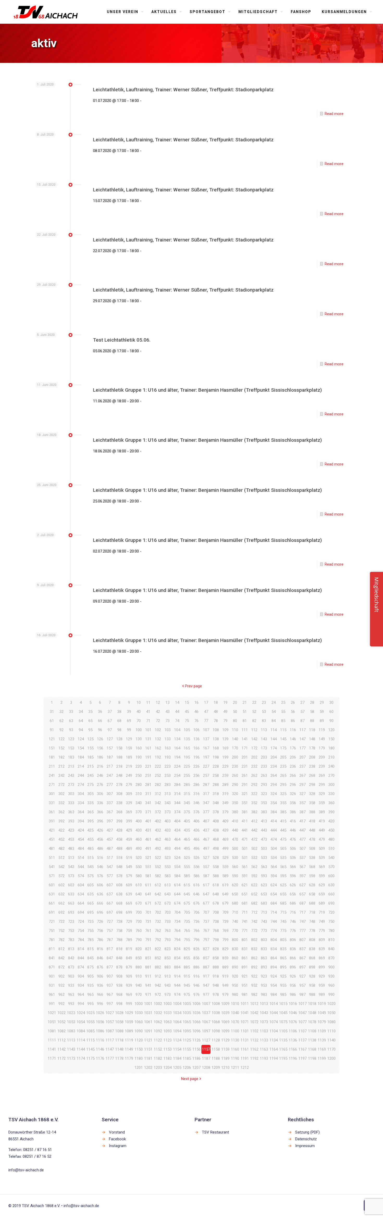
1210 (225, 1067)
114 (273, 730)
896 (293, 967)
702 (158, 912)
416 (293, 821)
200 (235, 757)
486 (100, 848)
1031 (148, 1012)
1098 (216, 1031)
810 (331, 939)
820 (138, 949)
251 (148, 775)
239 (322, 766)
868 (312, 958)
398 (119, 821)
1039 (225, 1012)
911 (148, 976)
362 (61, 812)
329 (322, 793)
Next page (189, 1078)
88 (312, 720)
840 (331, 949)
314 (177, 793)
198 (216, 757)
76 (196, 720)
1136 (293, 1040)
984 (273, 994)
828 (216, 949)
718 (312, 912)
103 (167, 730)
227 (206, 766)
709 (225, 912)
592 (254, 876)
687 (302, 903)
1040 (235, 1012)
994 (81, 1003)
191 (148, 757)
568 (312, 866)
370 (138, 812)
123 (71, 739)
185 (90, 757)
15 (187, 702)
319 (225, 793)
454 (81, 839)
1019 (322, 1003)
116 (293, 730)
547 (110, 866)
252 (158, 775)
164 (177, 748)
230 (235, 766)
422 (61, 830)
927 (302, 976)
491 (148, 848)
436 (196, 830)
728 (119, 921)
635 (90, 894)
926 (293, 976)
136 (196, 739)
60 (331, 711)
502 (254, 848)
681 (245, 903)
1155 (187, 1049)
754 (81, 930)
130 (138, 739)
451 (52, 839)
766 (196, 930)
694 (81, 912)
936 (100, 985)
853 (167, 958)
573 (71, 876)
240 (331, 766)
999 (129, 1003)
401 (148, 821)
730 (138, 921)
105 (187, 730)
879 (129, 967)
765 (187, 930)
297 (302, 784)
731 (148, 921)
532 (254, 857)
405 (187, 821)
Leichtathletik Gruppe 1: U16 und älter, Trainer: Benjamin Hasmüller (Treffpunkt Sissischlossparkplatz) (207, 390)
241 (52, 775)
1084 (81, 1031)
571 (52, 876)
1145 (90, 1049)
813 (71, 949)
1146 (100, 1049)
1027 (110, 1012)
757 (110, 930)
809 (322, 939)
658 (312, 894)
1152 (158, 1049)
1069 (225, 1022)
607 (110, 885)
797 (206, 939)
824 (177, 949)
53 (264, 711)
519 (129, 857)
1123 (167, 1040)
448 (312, 830)
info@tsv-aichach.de (26, 1170)
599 (322, 876)
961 (52, 994)
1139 (322, 1040)
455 (90, 839)
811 (52, 949)
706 (196, 912)
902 (61, 976)
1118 (119, 1040)
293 (264, 784)
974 (177, 994)
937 (110, 985)
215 (90, 766)
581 (148, 876)
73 (167, 720)
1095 (187, 1031)
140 (235, 739)
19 (225, 702)
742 (254, 921)
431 (148, 830)
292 (254, 784)
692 (61, 912)
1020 (331, 1003)
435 (187, 830)
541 (52, 866)
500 (235, 848)
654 (273, 894)
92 (61, 730)
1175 (90, 1058)
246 (100, 775)
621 (245, 885)
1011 (244, 1003)
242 (61, 775)
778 (312, 930)
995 (90, 1003)
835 (283, 949)
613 (167, 885)
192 (158, 757)
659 (322, 894)
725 (90, 921)
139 (225, 739)
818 (119, 949)
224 (177, 766)
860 (235, 958)
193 (167, 757)
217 (110, 766)
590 (235, 876)
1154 (177, 1049)
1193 (264, 1058)
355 (283, 803)
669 (129, 903)
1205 (177, 1067)
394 (81, 821)
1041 (244, 1012)
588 (216, 876)
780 (331, 930)
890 (235, 967)
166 (196, 748)
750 (331, 921)
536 (293, 857)
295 (283, 784)
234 (273, 766)
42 (158, 711)
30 (331, 702)
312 (158, 793)
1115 (90, 1040)
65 (90, 720)
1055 (90, 1022)
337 (110, 803)
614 (177, 885)
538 (312, 857)
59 (322, 711)
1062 (158, 1022)
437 (206, 830)
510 (331, 848)
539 (322, 857)
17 (206, 702)
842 (61, 958)
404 (177, 821)
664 (81, 903)
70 (139, 720)
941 (148, 985)
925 (283, 976)
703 (167, 912)
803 (264, 939)
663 (71, 903)
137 (206, 739)
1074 (273, 1022)
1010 (235, 1003)
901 (52, 976)
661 (52, 903)
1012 (254, 1003)
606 (100, 885)
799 (225, 939)
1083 (71, 1031)
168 (216, 748)
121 (52, 739)
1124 (177, 1040)
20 (235, 702)
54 (273, 711)
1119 (129, 1040)
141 (245, 739)
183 (71, 757)
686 (293, 903)
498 (216, 848)
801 (245, 939)
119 (322, 730)
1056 (100, 1022)
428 (119, 830)
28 (312, 702)
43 (167, 711)
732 (158, 921)
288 (216, 784)
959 (322, 985)
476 (293, 839)
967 (110, 994)
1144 (81, 1049)
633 (71, 894)
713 (264, 912)
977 (206, 994)
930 (331, 976)
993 (71, 1003)
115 (283, 730)
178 (312, 748)
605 (90, 885)
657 (302, 894)
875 (90, 967)
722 (61, 921)
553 (167, 866)
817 (110, 949)
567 (302, 866)
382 (254, 812)
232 (254, 766)
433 (167, 830)
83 (264, 720)
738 (216, 921)
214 (81, 766)
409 (225, 821)
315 (187, 793)
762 (158, 930)
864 (273, 958)
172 (254, 748)
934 (81, 985)
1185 (187, 1058)
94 (81, 730)
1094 (177, 1031)
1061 (148, 1022)
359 (322, 803)
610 (138, 885)
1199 (322, 1058)
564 (273, 866)
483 (71, 848)
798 (216, 939)
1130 (235, 1040)
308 (119, 793)
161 (148, 748)
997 (110, 1003)
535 (283, 857)
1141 (52, 1049)
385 (283, 812)
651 (245, 894)
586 (196, 876)
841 (52, 958)
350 (235, 803)
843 (71, 958)
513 (71, 857)
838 (312, 949)
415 (283, 821)
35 (90, 711)
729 (129, 921)
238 (312, 766)
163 (167, 748)
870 (331, 958)
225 (187, 766)
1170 (331, 1049)
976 (196, 994)
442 (254, 830)
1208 (206, 1067)
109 (225, 730)
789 (129, 939)
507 (302, 848)
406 (196, 821)
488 (119, 848)
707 (206, 912)
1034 (177, 1012)
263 (264, 775)
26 (293, 702)
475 (283, 839)
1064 (177, 1022)
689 (322, 903)
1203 (158, 1067)
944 (177, 985)
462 (158, 839)
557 (206, 866)
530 (235, 857)
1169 (322, 1049)
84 (273, 720)
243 (71, 775)
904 (81, 976)
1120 (138, 1040)
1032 (158, 1012)
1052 (61, 1022)
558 (216, 866)
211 (52, 766)
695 (90, 912)
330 (331, 793)
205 (283, 757)
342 (158, 803)
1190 (235, 1058)
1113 (71, 1040)
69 (129, 720)
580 (138, 876)
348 (216, 803)
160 (138, 748)
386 (293, 812)
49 (225, 711)
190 (138, 757)
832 (254, 949)
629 (322, 885)
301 (52, 793)
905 (90, 976)
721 (52, 921)
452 (61, 839)
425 (90, 830)
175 (283, 748)
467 (206, 839)
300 (331, 784)
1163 (264, 1049)
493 (167, 848)
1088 (119, 1031)
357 (302, 803)
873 (71, 967)
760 (138, 930)
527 (206, 857)
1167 (302, 1049)
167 (206, 748)
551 (148, 866)
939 (129, 985)
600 (331, 876)
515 (90, 857)
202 (254, 757)
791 (148, 939)
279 (129, 784)
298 (312, 784)
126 (100, 739)
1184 (177, 1058)
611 (148, 885)
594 (273, 876)
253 (167, 775)
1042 (254, 1012)
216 (100, 766)
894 (273, 967)
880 (138, 967)
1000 (138, 1003)
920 (235, 976)
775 (283, 930)
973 (167, 994)
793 (167, 939)
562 (254, 866)
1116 (100, 1040)
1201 (138, 1067)
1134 (273, 1040)
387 (302, 812)
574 (81, 876)
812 (61, 949)
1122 (158, 1040)
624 (273, 885)
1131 (244, 1040)
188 (119, 757)
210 (331, 757)
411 (245, 821)
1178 (119, 1058)
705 (187, 912)
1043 (264, 1012)
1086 (100, 1031)
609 (129, 885)
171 (245, 748)
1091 (148, 1031)
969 (129, 994)
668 (119, 903)
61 (52, 720)
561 (245, 866)
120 (331, 730)
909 (129, 976)
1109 (322, 1031)
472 (254, 839)
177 (302, 748)
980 (235, 994)
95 (90, 730)
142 (254, 739)
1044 (273, 1012)
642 (158, 894)
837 (302, 949)
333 (71, 803)
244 (81, 775)
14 (177, 702)
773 (264, 930)
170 (235, 748)
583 (167, 876)
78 (216, 720)
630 (331, 885)
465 (187, 839)
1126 (196, 1040)
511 (52, 857)
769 (225, 930)
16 (196, 702)
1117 (110, 1040)
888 (216, 967)
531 (245, 857)
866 (293, 958)
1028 (119, 1012)
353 (264, 803)
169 (225, 748)
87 (302, 720)
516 (100, 857)
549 (129, 866)
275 (90, 784)
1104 (273, 1031)
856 (196, 958)
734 (177, 921)
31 (52, 711)
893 (264, 967)
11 (148, 702)
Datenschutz (306, 1139)
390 (331, 812)
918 (216, 976)
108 (216, 730)
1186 (196, 1058)
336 (100, 803)
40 (139, 711)
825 (187, 949)
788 (119, 939)
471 (245, 839)
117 (302, 730)
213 (71, 766)
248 (119, 775)
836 (293, 949)
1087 (110, 1031)
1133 (264, 1040)
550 (138, 866)
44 (177, 711)
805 (283, 939)
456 (100, 839)
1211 (235, 1067)
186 (100, 757)
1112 (61, 1040)
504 (273, 848)
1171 (52, 1058)
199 (225, 757)
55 (283, 711)
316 (196, 793)
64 (81, 720)
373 (167, 812)
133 (167, 739)
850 (138, 958)
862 (254, 958)
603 (71, 885)
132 (158, 739)
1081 (52, 1031)
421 (52, 830)
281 (148, 784)
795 (187, 939)
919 (225, 976)
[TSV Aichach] (46, 11)
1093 (167, 1031)
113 (264, 730)
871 (52, 967)
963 (71, 994)
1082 (61, 1031)
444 (273, 830)
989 (322, 994)
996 (100, 1003)
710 (235, 912)
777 (302, 930)
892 (254, 967)
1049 (322, 1012)
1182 (158, 1058)
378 (216, 812)
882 (158, 967)
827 (206, 949)
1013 (264, 1003)
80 (235, 720)
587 (206, 876)
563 (264, 866)
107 (206, 730)
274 (81, 784)
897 (302, 967)
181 (52, 757)
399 (129, 821)
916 (196, 976)
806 (293, 939)
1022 (61, 1012)
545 (90, 866)
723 (71, 921)
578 (119, 876)
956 (293, 985)
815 (90, 949)
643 (167, 894)
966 (100, 994)
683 (264, 903)
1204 (167, 1067)
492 (158, 848)
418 (312, 821)
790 (138, 939)
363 (71, 812)
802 (254, 939)
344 (177, 803)
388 (312, 812)
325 (283, 793)
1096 (196, 1031)
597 (302, 876)
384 (273, 812)
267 (302, 775)
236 (293, 766)
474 (273, 839)
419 (322, 821)
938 (119, 985)
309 (129, 793)
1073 (264, 1022)
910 (138, 976)
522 (158, 857)
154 (81, 748)
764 (177, 930)
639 (129, 894)
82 (254, 720)
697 (110, 912)
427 (110, 830)
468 (216, 839)
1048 (312, 1012)
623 (264, 885)
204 (273, 757)
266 (293, 775)
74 (177, 720)
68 (119, 720)
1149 (129, 1049)
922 (254, 976)
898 (312, 967)
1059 (129, 1022)
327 (302, 793)
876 (100, 967)
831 (245, 949)
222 (158, 766)
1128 (216, 1040)
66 (100, 720)
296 (293, 784)
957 (302, 985)
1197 (302, 1058)
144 (273, 739)
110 (235, 730)
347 (206, 803)
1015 (283, 1003)
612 (158, 885)
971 (148, 994)
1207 (196, 1067)
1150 (138, 1049)
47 (206, 711)
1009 (225, 1003)
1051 (52, 1022)
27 (302, 702)
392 (61, 821)
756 (100, 930)
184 (81, 757)
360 (331, 803)
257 (206, 775)
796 (196, 939)
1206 (187, 1067)
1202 (148, 1067)
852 (158, 958)
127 (110, 739)
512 (61, 857)
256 (196, 775)
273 (71, 784)
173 (264, 748)
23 (264, 702)
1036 (196, 1012)
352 (254, 803)
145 (283, 739)
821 (148, 949)
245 (90, 775)
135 (187, 739)
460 (138, 839)
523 (167, 857)
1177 (110, 1058)
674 (177, 903)
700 (138, 912)
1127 (206, 1040)
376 (196, 812)
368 (119, 812)
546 (100, 866)
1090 (138, 1031)
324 (273, 793)
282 (158, 784)
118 (312, 730)
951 (245, 985)
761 (148, 930)
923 (264, 976)
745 (283, 921)
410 (235, 821)
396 (100, 821)
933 (71, 985)
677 (206, 903)
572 (61, 876)
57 (302, 711)
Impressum (305, 1145)
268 (312, 775)
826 (196, 949)
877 (110, 967)
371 (148, 812)
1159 (225, 1049)
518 (119, 857)
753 (71, 930)
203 (264, 757)
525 (187, 857)
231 (245, 766)
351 (245, 803)
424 (81, 830)
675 (187, 903)
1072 (254, 1022)
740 (235, 921)
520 (138, 857)
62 (61, 720)
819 (129, 949)
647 (206, 894)
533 (264, 857)
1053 (71, 1022)
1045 (283, 1012)
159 (129, 748)
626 (293, 885)
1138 (312, 1040)
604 (81, 885)
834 (273, 949)
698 (119, 912)
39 (129, 711)
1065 (187, 1022)
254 (177, 775)
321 (245, 793)
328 (312, 793)
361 (52, 812)
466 (196, 839)
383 (264, 812)
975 (187, 994)
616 (196, 885)
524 (177, 857)
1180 (138, 1058)
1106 (293, 1031)
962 (61, 994)
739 (225, 921)
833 (264, 949)
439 (225, 830)
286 (196, 784)
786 (100, 939)
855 (187, 958)
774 (273, 930)
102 (158, 730)
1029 (129, 1012)
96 (100, 730)
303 (71, 793)
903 (71, 976)
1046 (293, 1012)
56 (293, 711)
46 (196, 711)
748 (312, 921)
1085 (90, 1031)
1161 (244, 1049)
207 (302, 757)
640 (138, 894)
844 (81, 958)
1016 (293, 1003)
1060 (138, 1022)
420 (331, 821)
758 (119, 930)
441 (245, 830)
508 (312, 848)
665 (90, 903)
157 (110, 748)
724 (81, 921)
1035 (187, 1012)
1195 (283, 1058)
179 (322, 748)
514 (81, 857)
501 (245, 848)
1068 (216, 1022)
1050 (331, 1012)
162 (158, 748)
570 (331, 866)
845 (90, 958)
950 (235, 985)
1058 (119, 1022)
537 (302, 857)
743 (264, 921)
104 (177, 730)
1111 (52, 1040)
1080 (331, 1022)
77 (206, 720)
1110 (331, 1031)
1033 (167, 1012)
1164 (273, 1049)
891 (245, 967)
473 (264, 839)
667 (110, 903)
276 (100, 784)
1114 (81, 1040)
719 (322, 912)
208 (312, 757)
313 (167, 793)
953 (264, 985)
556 (196, 866)
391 (52, 821)
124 (81, 739)
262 (254, 775)
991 (52, 1003)
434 (177, 830)
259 (225, 775)
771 (245, 930)
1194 (273, 1058)
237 (302, 766)
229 (225, 766)
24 (273, 702)
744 (273, 921)
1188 (216, 1058)
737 (206, 921)
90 (331, 720)
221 (148, 766)
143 (264, 739)
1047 (302, 1012)
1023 (71, 1012)
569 (322, 866)
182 (61, 757)
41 (148, 711)
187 (110, 757)
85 (283, 720)
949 (225, 985)
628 (312, 885)
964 (81, 994)
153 (71, 748)
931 (52, 985)
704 (177, 912)
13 (167, 702)
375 (187, 812)
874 (81, 967)
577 (110, 876)
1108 (312, 1031)
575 (90, 876)
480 (331, 839)
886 (196, 967)
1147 (110, 1049)
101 (148, 730)
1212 (244, 1067)
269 (322, 775)
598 (312, 876)
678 (216, 903)
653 (264, 894)
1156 (196, 1049)
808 (312, 939)
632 (61, 894)
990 (331, 994)
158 (119, 748)
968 (119, 994)
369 (129, 812)
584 (177, 876)
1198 (312, 1058)
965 (90, 994)
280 (138, 784)
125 (90, 739)
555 (187, 866)
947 (206, 985)
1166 (293, 1049)
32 (61, 711)
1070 (235, 1022)
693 (71, 912)
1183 (167, 1058)
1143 (71, 1049)
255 (187, 775)
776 (293, 930)
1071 (244, 1022)
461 (148, 839)
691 (52, 912)
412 (254, 821)
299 (322, 784)
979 (225, 994)
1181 (148, 1058)
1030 (138, 1012)
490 (138, 848)
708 (216, 912)
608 (119, 885)
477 (302, 839)
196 (196, 757)
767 (206, 930)
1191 (244, 1058)
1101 (244, 1031)
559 (225, 866)
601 (52, 885)
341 (148, 803)
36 (100, 711)
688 (312, 903)
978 (216, 994)
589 (225, 876)
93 (71, 730)
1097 (206, 1031)
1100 (235, 1031)
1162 (254, 1049)
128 (119, 739)
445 (283, 830)
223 (167, 766)
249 (129, 775)
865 (283, 958)
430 (138, 830)
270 (331, 775)
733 (167, 921)
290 (235, 784)
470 (235, 839)
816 (100, 949)
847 (110, 958)
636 (100, 894)
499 (225, 848)
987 (302, 994)
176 (293, 748)
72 (158, 720)
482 (61, 848)
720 (331, 912)
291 (245, 784)
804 (273, 939)
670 (138, 903)
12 (158, 702)
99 (129, 730)
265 (283, 775)
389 (322, 812)
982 (254, 994)
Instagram (117, 1145)
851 (148, 958)
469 (225, 839)
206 (293, 757)
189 (129, 757)
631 (52, 894)
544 (81, 866)
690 (331, 903)
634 (81, 894)
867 (302, 958)
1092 (158, 1031)
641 (148, 894)
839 (322, 949)
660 (331, 894)
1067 (206, 1022)
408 (216, 821)
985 (283, 994)
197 (206, 757)
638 (119, 894)
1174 (81, 1058)
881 (148, 967)
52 (254, 711)
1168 (312, 1049)
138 (216, 739)
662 (61, 903)
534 (273, 857)
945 (187, 985)
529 (225, 857)
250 (138, 775)
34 (81, 711)
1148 (119, 1049)
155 (90, 748)
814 (81, 949)
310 (138, 793)
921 (245, 976)
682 (254, 903)
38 (119, 711)
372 (158, 812)
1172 (61, 1058)
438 (216, 830)
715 (283, 912)
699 (129, 912)
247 (110, 775)
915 (187, 976)
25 (283, 702)
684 (273, 903)
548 (119, 866)
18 (216, 702)
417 (302, 821)
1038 (216, 1012)
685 (283, 903)
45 (187, 711)
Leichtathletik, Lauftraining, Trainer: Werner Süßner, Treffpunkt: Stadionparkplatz (183, 90)
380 (235, 812)
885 (187, 967)
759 (129, 930)
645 (187, 894)
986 (293, 994)
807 (302, 939)
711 (245, 912)
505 (283, 848)
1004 (177, 1003)
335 (90, 803)
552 (158, 866)
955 (283, 985)
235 (283, 766)
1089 (129, 1031)
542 (61, 866)
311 (148, 793)
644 (177, 894)
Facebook (117, 1139)
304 (81, 793)
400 (138, 821)
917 (206, 976)
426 (100, 830)
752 (61, 930)
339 (129, 803)
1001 (148, 1003)
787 (110, 939)
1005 (187, 1003)
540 (331, 857)
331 (52, 803)
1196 (293, 1058)
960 (331, 985)
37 (110, 711)
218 (119, 766)
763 (167, 930)
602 (61, 885)
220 (138, 766)
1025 (90, 1012)
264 (273, 775)
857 (206, 958)
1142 (61, 1049)
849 (129, 958)
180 (331, 748)
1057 (110, 1022)
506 (293, 848)
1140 (331, 1040)
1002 (158, 1003)
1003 (167, 1003)
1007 (206, 1003)
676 (196, 903)
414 (273, 821)
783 (71, 939)
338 (119, 803)
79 (225, 720)
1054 (81, 1022)
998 (119, 1003)
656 (293, 894)
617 (206, 885)
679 (225, 903)
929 (322, 976)
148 (312, 739)
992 (61, 1003)
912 (158, 976)
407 (206, 821)
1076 (293, 1022)
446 (293, 830)
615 (187, 885)
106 (196, 730)
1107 (302, 1031)
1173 (71, 1058)
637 (110, 894)
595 (283, 876)
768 (216, 930)
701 (148, 912)
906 (100, 976)
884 (177, 967)
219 (129, 766)
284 (177, 784)
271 (52, 784)
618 (216, 885)
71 (148, 720)
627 (302, 885)
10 (139, 702)
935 (90, 985)
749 (322, 921)
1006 (196, 1003)
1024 (81, 1012)
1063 (167, 1022)
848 (119, 958)
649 (225, 894)
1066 (196, 1022)
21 (245, 702)
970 (138, 994)
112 (254, 730)
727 (110, 921)
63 (71, 720)
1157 (206, 1049)
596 (293, 876)
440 (235, 830)
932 (61, 985)
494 (177, 848)
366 (100, 812)
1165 (283, 1049)
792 (158, 939)
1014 (273, 1003)
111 (245, 730)
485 (90, 848)
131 (148, 739)
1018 (312, 1003)
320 (235, 793)
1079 (322, 1022)
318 (216, 793)
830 (235, 949)
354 (273, 803)
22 (254, 702)
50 (235, 711)
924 (273, 976)
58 (312, 711)
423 (71, 830)
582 (158, 876)
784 (81, 939)
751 (52, 930)
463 (167, 839)
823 (167, 949)
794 (177, 939)
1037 (206, 1012)
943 (167, 985)
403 (167, 821)
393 (71, 821)
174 (273, 748)
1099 (225, 1031)
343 (167, 803)
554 (177, 866)
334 (81, 803)
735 (187, 921)
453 (71, 839)
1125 (187, 1040)
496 (196, 848)
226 (196, 766)
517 (110, 857)
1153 (167, 1049)
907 (110, 976)
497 (206, 848)
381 (245, 812)
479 (322, 839)
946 (196, 985)
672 (158, 903)
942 (158, 985)
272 (61, 784)
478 (312, 839)
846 (100, 958)
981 (245, 994)
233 (264, 766)
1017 (302, 1003)
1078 (312, 1022)
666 (100, 903)
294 (273, 784)
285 (187, 784)
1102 (254, 1031)
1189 (225, 1058)
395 (90, 821)
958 (312, 985)
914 (177, 976)
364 (81, 812)
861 (245, 958)
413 (264, 821)
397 (110, 821)
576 (100, 876)
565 (283, 866)
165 (187, 748)
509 (322, 848)
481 (52, 848)
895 (283, 967)
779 (322, 930)
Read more (334, 113)
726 (100, 921)
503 (264, 848)
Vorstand (117, 1132)
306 (100, 793)
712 (254, 912)
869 (322, 958)
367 (110, 812)
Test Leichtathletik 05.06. (122, 340)
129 (129, 739)
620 (235, 885)
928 (312, 976)
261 (245, 775)
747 (302, 921)
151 (52, 748)
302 (61, 793)
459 (129, 839)
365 (90, 812)
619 (225, 885)
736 (196, 921)
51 (245, 711)
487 (110, 848)
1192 (254, 1058)
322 (254, 793)
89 (322, 720)
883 (167, 967)
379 (225, 812)
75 (187, 720)
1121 (148, 1040)
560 (235, 866)
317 (206, 793)
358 (312, 803)
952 (254, 985)
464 (177, 839)
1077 (302, 1022)
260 (235, 775)
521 (148, 857)
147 (302, 739)
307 (110, 793)
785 (90, 939)
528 (216, 857)
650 (235, 894)
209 (322, 757)
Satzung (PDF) (307, 1132)
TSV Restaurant (215, 1132)
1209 (216, 1067)
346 (196, 803)
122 (61, 739)
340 (138, 803)
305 (90, 793)
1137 (302, 1040)
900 (331, 967)
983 (264, 994)
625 (283, 885)
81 (245, 720)
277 (110, 784)
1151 (148, 1049)
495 (187, 848)
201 (245, 757)
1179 (129, 1058)
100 (138, 730)
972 (158, 994)
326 (293, 793)
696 (100, 912)
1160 (235, 1049)
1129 (225, 1040)
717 (302, 912)
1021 (52, 1012)
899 (322, 967)
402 (158, 821)
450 (331, 830)
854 (177, 958)
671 (148, 903)
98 (119, 730)
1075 (283, 1022)
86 (293, 720)
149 (322, 739)
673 (167, 903)
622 (254, 885)
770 (235, 930)
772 (254, 930)
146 (293, 739)
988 (312, 994)
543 (71, 866)
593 (264, 876)
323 (264, 793)
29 (322, 702)
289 (225, 784)
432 (158, 830)
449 (322, 830)
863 (264, 958)
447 (302, 830)
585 (187, 876)
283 (167, 784)
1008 (216, 1003)
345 (187, 803)
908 (119, 976)
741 (245, 921)
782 (61, 939)
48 (216, 711)
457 (110, 839)
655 (283, 894)
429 (129, 830)
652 (254, 894)
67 (110, 720)
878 (119, 967)
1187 (206, 1058)
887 (206, 967)
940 (138, 985)
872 (61, 967)
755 (90, 930)
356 (293, 803)
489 (129, 848)
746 (293, 921)
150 (331, 739)
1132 (254, 1040)
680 (235, 903)
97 (110, 730)
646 (196, 894)
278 (119, 784)
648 (216, 894)
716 (293, 912)
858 (216, 958)
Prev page (193, 686)
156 (100, 748)
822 (158, 949)
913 (167, 976)
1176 (100, 1058)
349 (225, 803)
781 (52, 939)
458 (119, 839)
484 (81, 848)
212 (61, 766)
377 (206, 812)
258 (216, 775)
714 (273, 912)
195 (187, 757)
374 (177, 812)
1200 (331, 1058)
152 (61, 748)
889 (225, 967)
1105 (283, 1031)
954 (273, 985)
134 (177, 739)
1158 (216, 1049)
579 (129, 876)
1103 (264, 1031)
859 (225, 958)
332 (61, 803)
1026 (100, 1012)
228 (216, 766)
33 (71, 711)
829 (225, 949)
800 (235, 939)
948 (216, 985)
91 (52, 730)
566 (293, 866)
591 (245, 876)
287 (206, 784)
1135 (283, 1040)
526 (196, 857)
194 (177, 757)
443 (264, 830)
